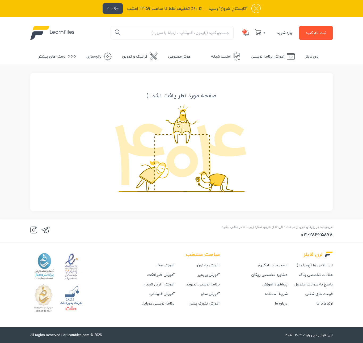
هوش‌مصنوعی (179, 56)
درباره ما (281, 303)
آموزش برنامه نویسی (268, 56)
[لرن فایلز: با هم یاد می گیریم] (52, 32)
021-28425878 (317, 235)
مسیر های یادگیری (273, 265)
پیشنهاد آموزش (275, 284)
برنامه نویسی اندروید (203, 284)
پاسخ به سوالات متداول (313, 284)
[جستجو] (117, 33)
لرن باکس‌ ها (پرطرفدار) (315, 265)
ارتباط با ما (324, 303)
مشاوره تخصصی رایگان (269, 274)
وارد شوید (284, 32)
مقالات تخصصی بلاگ (316, 274)
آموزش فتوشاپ (162, 294)
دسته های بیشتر (52, 56)
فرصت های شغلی (319, 294)
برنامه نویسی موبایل (158, 303)
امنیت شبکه (221, 56)
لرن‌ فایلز (311, 56)
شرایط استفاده (276, 294)
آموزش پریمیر (209, 274)
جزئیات (113, 8)
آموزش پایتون (208, 265)
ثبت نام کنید (316, 32)
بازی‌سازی (94, 56)
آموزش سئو (210, 294)
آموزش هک (166, 265)
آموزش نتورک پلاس (204, 303)
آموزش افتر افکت (161, 274)
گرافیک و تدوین (134, 56)
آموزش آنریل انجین (159, 284)
